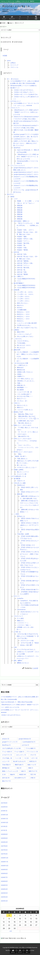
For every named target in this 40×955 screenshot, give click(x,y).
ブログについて (15, 108)
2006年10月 (4, 865)
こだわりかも (18, 338)
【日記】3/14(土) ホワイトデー (29, 492)
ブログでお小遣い (22, 638)
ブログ (33, 755)
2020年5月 (4, 807)
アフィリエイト (32, 751)
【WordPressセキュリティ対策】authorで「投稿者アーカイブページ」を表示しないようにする (26, 112)
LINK (15, 647)
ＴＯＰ (16, 199)
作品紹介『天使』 (22, 247)
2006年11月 (4, 861)
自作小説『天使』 (22, 272)
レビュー (5, 761)
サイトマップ (26, 1)
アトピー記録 (19, 751)
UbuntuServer (21, 609)
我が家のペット (15, 88)
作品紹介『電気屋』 (23, 250)
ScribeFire (20, 598)
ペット (18, 758)
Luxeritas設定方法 (29, 742)
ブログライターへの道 (26, 640)
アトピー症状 (7, 751)
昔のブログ (10, 194)
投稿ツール (32, 764)
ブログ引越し (7, 758)
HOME (3, 23)
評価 (33, 777)
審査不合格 (19, 764)
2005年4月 (4, 897)
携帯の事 (19, 494)
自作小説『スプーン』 (23, 265)
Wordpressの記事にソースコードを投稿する (23, 85)
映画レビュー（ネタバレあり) (22, 425)
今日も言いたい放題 (19, 483)
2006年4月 (4, 889)
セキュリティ (21, 755)
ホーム (3, 1)
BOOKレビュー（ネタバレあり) (23, 452)
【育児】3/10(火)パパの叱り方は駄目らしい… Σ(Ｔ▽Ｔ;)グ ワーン (29, 525)
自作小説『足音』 (22, 254)
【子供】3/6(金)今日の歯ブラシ (29, 589)
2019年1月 (4, 811)
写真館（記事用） (19, 469)
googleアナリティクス (9, 742)
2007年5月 (4, 850)
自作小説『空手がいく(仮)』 (25, 263)
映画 (30, 768)
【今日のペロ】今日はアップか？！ (24, 92)
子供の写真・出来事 (23, 534)
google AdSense (25, 738)
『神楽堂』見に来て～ (20, 456)
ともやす (35, 668)
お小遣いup (17, 631)
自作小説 (16, 252)
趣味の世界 (17, 350)
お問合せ (18, 1)
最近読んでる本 (18, 412)
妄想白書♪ (17, 290)
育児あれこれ (21, 516)
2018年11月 (4, 818)
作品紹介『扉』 (21, 245)
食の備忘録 (17, 478)
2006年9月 (4, 869)
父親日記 (16, 330)
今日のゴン (17, 403)
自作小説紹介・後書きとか (21, 221)
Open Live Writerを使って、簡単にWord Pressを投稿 (16, 702)
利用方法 (32, 761)
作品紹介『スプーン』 (23, 241)
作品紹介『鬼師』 (22, 236)
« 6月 (10, 931)
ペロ (26, 758)
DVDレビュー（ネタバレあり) (22, 438)
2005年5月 (4, 893)
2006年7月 (4, 877)
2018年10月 (4, 822)
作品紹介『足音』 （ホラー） (25, 230)
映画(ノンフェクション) (10, 771)
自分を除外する (20, 777)
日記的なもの (21, 485)
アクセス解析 (30, 748)
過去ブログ (6, 781)
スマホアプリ (7, 755)
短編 (12, 774)
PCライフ (16, 596)
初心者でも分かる (19, 761)
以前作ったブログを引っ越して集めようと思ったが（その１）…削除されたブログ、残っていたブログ (26, 143)
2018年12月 (4, 814)
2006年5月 (4, 885)
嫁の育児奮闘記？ (19, 283)
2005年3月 (4, 901)
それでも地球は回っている (18, 476)
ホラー (34, 758)
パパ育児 (16, 514)
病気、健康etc (18, 660)
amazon (5, 738)
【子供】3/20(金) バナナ (27, 545)
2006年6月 (4, 881)
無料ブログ (33, 771)
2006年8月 (4, 873)
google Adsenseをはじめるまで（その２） (26, 172)
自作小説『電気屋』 (23, 274)
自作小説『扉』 (21, 270)
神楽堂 (12, 196)
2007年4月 (4, 854)
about (11, 23)
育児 (33, 774)
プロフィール (10, 1)
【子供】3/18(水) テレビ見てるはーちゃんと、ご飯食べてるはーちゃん (29, 554)
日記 (19, 768)
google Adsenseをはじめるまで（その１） (26, 174)
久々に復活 (20, 618)
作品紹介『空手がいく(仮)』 (25, 238)
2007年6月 (4, 846)
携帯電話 (5, 768)
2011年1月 (4, 830)
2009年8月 (4, 834)
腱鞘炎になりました (23, 663)
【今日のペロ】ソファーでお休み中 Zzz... (26, 94)
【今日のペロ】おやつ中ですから (23, 90)
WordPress (17, 147)
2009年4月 (4, 842)
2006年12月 (4, 858)
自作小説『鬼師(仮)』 (23, 261)
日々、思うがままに (13, 79)
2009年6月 (4, 838)
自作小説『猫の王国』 (23, 267)
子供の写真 (6, 764)
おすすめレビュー (15, 101)
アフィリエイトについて (17, 165)
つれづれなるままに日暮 (21, 363)
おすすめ (25, 745)
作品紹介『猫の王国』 (23, 243)
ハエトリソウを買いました (25, 409)
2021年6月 (4, 803)
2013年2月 (4, 826)
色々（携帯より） (19, 276)
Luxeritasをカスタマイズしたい (23, 139)
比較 (23, 771)
